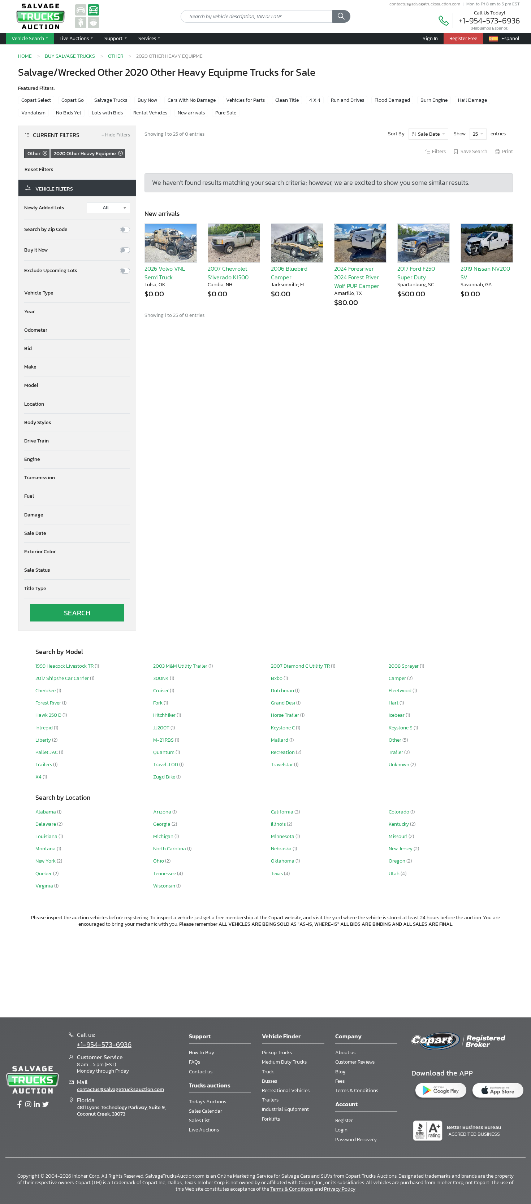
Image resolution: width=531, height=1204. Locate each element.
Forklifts (271, 1119)
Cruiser (161, 690)
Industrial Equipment (285, 1109)
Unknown (399, 764)
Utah (395, 873)
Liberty (43, 740)
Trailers (44, 764)
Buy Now (147, 100)
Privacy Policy (339, 1189)
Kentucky (399, 824)
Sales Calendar (205, 1111)
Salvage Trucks (110, 100)
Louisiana (47, 836)
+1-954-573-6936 (489, 21)
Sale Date (429, 134)
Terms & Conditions (356, 1090)
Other (115, 56)
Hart (394, 703)
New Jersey (401, 848)
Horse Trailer (285, 715)
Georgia (162, 824)
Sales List (199, 1120)
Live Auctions (204, 1130)
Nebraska (282, 848)
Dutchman (283, 690)
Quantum (164, 752)
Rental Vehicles (150, 113)
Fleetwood (401, 690)
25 (476, 134)
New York (46, 861)
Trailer (396, 752)
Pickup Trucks (277, 1052)
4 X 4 (314, 100)
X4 (39, 777)
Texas (277, 873)
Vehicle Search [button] (28, 38)
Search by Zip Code (46, 229)
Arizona (162, 812)
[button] (77, 293)
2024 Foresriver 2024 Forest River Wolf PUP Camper (356, 277)
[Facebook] (19, 1104)
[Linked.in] (37, 1104)
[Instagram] (28, 1104)
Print (507, 151)
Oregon (397, 861)
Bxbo (277, 678)
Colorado (399, 812)
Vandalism (33, 113)
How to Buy (201, 1052)
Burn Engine (434, 100)
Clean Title (287, 100)
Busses (269, 1081)
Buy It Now (36, 250)
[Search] (341, 16)
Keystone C (283, 728)
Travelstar (282, 764)
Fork (158, 703)
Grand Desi (283, 703)
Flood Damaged (392, 100)
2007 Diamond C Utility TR (301, 666)
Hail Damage (472, 100)
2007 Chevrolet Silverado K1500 (228, 273)
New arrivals (191, 113)
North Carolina (170, 848)
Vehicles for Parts (245, 100)
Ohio (159, 861)
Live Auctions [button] (75, 38)
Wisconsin (164, 886)
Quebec (44, 873)
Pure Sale (225, 113)
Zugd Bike (164, 777)
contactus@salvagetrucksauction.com (424, 4)
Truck (268, 1072)
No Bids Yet (68, 113)
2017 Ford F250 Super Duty (416, 273)
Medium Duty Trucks (284, 1062)
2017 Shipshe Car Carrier (62, 678)
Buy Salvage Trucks (70, 56)
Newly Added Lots (44, 208)
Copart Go (72, 100)
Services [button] (147, 38)
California (282, 812)
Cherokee (46, 690)
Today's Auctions (207, 1101)
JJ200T (161, 728)
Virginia (44, 886)
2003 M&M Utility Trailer (180, 666)
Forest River (48, 703)
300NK (161, 678)
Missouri (399, 836)
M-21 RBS (164, 740)
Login (341, 1130)
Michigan (163, 836)
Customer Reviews (355, 1062)
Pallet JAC (47, 752)
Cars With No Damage (192, 100)
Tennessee (165, 873)
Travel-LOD (166, 764)
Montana (46, 848)
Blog (340, 1072)
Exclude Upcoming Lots (50, 270)
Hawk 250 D (48, 715)
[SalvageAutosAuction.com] (80, 9)
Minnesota (283, 836)
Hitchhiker (165, 715)
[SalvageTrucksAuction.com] (93, 9)
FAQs (194, 1062)
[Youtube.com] (45, 1104)
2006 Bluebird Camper (289, 273)
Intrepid (44, 728)
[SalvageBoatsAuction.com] (93, 22)
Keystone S (401, 728)
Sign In (430, 38)
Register (344, 1120)
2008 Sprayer (404, 666)
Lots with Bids (107, 113)
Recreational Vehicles (286, 1090)
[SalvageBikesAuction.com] (80, 22)
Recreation (283, 752)
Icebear (397, 715)
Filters (439, 151)
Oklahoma (283, 861)
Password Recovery (356, 1139)
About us (345, 1052)
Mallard (280, 740)
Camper (398, 678)
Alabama (46, 812)
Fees (340, 1081)
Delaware (46, 824)
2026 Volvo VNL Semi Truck (164, 273)
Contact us (200, 1072)
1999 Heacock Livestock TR (65, 666)
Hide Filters (116, 135)
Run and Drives (347, 100)
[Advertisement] (265, 971)
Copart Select (36, 100)
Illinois (279, 824)
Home (25, 56)
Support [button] (114, 38)
